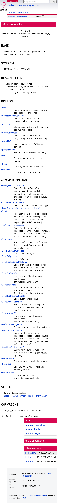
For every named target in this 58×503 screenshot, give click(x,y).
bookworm (13, 16)
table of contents (35, 440)
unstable (29, 461)
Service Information (18, 12)
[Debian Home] (3, 5)
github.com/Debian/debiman (36, 496)
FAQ (38, 5)
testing (28, 457)
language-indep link (35, 425)
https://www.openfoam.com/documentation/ (26, 396)
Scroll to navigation (13, 24)
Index (11, 5)
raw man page (32, 433)
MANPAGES (12, 1)
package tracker (33, 429)
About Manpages (25, 5)
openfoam (23, 16)
